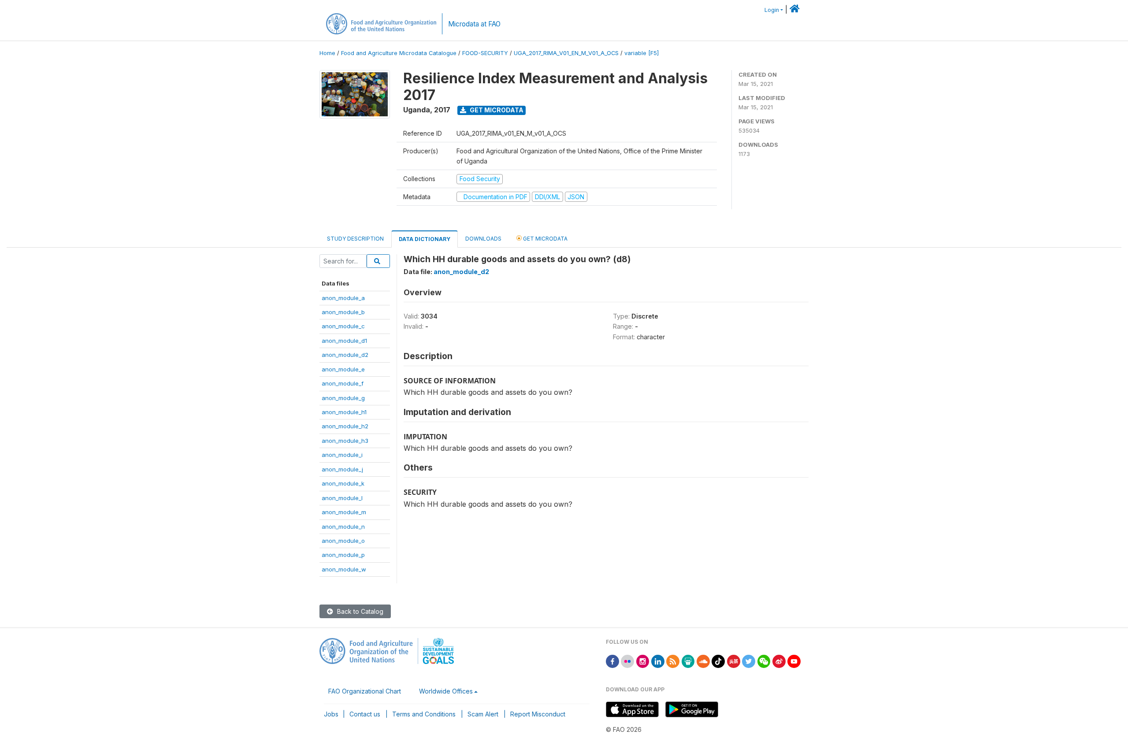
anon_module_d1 (344, 340)
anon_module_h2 (345, 426)
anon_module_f (343, 383)
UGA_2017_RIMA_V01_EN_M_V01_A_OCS (566, 53)
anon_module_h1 (344, 412)
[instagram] (642, 660)
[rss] (672, 660)
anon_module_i (342, 454)
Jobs (331, 714)
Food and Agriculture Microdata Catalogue (398, 53)
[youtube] (794, 660)
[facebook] (612, 660)
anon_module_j (342, 469)
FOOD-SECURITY (485, 53)
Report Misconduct (537, 714)
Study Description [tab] (355, 238)
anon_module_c (343, 326)
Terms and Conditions (424, 714)
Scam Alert (483, 714)
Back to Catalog (359, 611)
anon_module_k (343, 483)
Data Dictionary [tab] (424, 239)
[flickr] (627, 660)
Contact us (364, 714)
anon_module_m (344, 512)
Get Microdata (495, 110)
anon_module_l (342, 497)
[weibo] (779, 660)
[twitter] (748, 660)
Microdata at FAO (474, 24)
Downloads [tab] (483, 238)
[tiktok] (718, 660)
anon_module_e (343, 369)
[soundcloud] (703, 660)
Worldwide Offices (446, 691)
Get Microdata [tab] (545, 238)
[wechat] (764, 660)
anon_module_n (343, 526)
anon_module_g (343, 397)
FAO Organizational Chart (364, 691)
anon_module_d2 (345, 354)
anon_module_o (343, 540)
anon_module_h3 (345, 440)
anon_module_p (343, 554)
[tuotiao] (733, 660)
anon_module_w (344, 569)
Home (327, 53)
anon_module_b (343, 311)
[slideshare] (688, 660)
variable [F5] (641, 53)
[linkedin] (657, 660)
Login (771, 10)
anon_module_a (343, 297)
